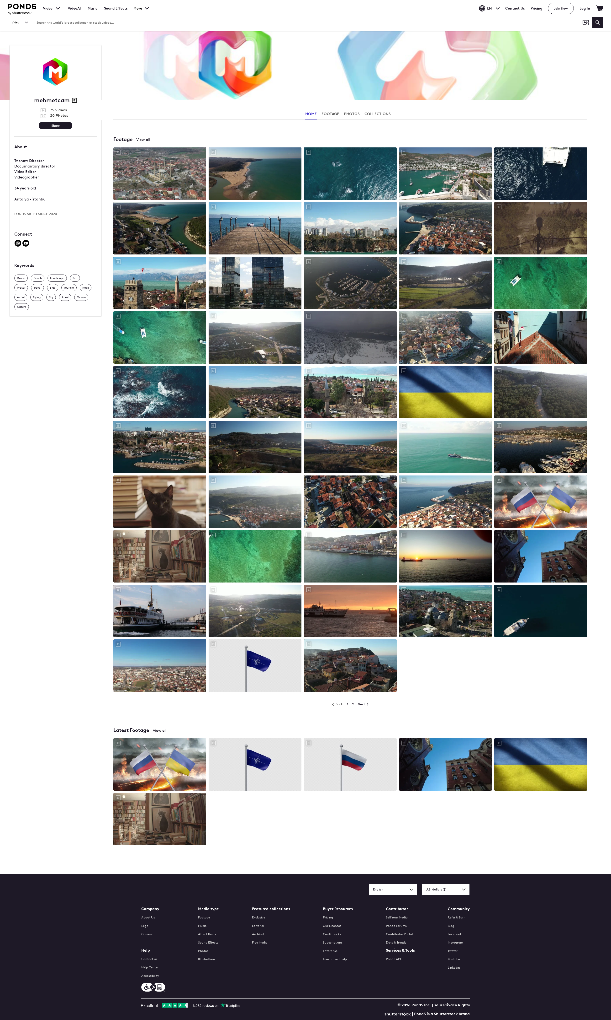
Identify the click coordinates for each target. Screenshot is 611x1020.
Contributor (397, 909)
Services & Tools (400, 950)
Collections (377, 114)
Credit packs (332, 934)
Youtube (454, 959)
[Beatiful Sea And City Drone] (350, 556)
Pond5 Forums (396, 926)
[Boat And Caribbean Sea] (255, 556)
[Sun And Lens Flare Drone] (255, 338)
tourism (69, 287)
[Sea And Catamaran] (159, 338)
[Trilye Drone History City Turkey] (445, 502)
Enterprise (330, 951)
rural (65, 297)
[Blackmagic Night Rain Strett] (540, 228)
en (489, 8)
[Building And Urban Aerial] (255, 283)
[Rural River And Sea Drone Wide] (159, 228)
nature (21, 306)
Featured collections (271, 909)
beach (37, 278)
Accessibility (150, 975)
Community (459, 909)
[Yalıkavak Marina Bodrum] (540, 447)
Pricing (536, 8)
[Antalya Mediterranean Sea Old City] (159, 283)
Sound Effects (116, 11)
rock (85, 287)
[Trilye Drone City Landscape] (445, 338)
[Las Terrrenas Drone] (350, 174)
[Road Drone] (540, 392)
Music (202, 926)
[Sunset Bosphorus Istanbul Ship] (350, 611)
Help (145, 950)
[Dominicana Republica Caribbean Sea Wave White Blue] (159, 392)
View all (143, 139)
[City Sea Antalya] (445, 611)
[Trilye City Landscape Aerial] (350, 502)
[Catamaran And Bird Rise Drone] (540, 174)
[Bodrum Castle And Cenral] (445, 174)
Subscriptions (332, 942)
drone (21, 278)
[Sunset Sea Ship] (445, 556)
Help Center (149, 967)
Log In (584, 8)
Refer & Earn (456, 917)
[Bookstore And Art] (159, 556)
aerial (21, 297)
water (21, 287)
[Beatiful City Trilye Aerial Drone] (445, 228)
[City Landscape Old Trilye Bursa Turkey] (255, 502)
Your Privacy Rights (452, 1005)
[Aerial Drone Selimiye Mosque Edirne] (159, 174)
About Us (148, 917)
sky (51, 297)
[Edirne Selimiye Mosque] (159, 666)
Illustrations (206, 959)
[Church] (540, 556)
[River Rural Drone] (255, 611)
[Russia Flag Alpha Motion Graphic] (350, 765)
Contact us (149, 959)
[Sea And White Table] (255, 228)
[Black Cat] (159, 502)
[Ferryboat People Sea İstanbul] (159, 611)
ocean (81, 297)
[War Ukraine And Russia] (540, 502)
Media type (208, 909)
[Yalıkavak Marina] (350, 283)
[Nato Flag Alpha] (255, 666)
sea (75, 278)
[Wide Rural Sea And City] (350, 447)
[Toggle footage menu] (57, 8)
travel (37, 287)
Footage (204, 917)
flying (37, 297)
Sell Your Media (397, 917)
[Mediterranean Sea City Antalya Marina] (159, 447)
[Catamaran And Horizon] (540, 283)
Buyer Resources (338, 909)
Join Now (561, 8)
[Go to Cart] (599, 8)
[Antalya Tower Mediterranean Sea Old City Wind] (350, 392)
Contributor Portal (399, 934)
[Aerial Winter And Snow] (350, 338)
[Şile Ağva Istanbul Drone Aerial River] (255, 392)
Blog (451, 926)
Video (48, 8)
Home (311, 114)
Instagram (455, 942)
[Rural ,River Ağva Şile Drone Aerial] (445, 283)
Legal (145, 926)
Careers (147, 934)
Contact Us (515, 8)
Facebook (455, 934)
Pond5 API (393, 959)
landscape (57, 278)
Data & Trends (396, 942)
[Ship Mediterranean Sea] (445, 447)
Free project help (335, 959)
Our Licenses (332, 926)
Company (150, 909)
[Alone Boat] (540, 611)
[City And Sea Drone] (540, 338)
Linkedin (454, 967)
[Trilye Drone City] (350, 666)
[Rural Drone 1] (255, 447)
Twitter (453, 951)
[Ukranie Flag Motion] (445, 392)
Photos (203, 951)
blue (53, 287)
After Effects (207, 934)
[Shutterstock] (398, 1013)
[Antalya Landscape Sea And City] (350, 228)
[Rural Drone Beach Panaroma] (255, 174)
